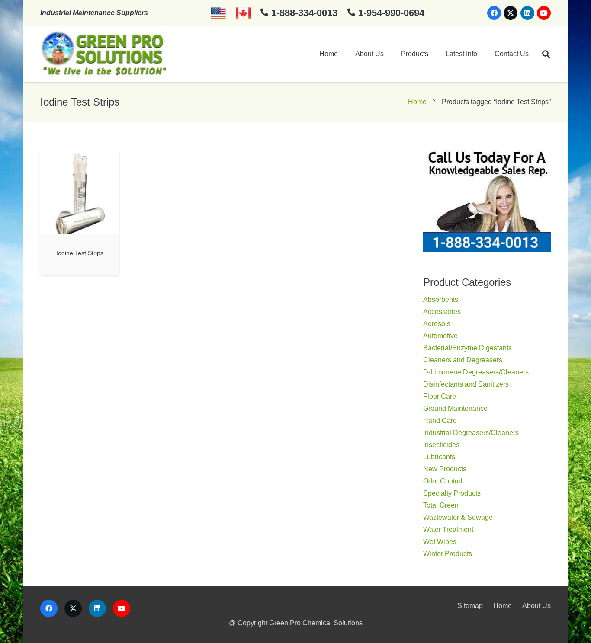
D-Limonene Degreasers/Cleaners (476, 372)
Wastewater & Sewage (458, 517)
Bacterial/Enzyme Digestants (467, 348)
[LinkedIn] (527, 13)
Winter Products (447, 553)
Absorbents (440, 299)
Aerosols (436, 323)
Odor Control (443, 481)
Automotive (440, 335)
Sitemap (470, 605)
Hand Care (440, 420)
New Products (444, 469)
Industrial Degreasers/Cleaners (471, 432)
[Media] (103, 54)
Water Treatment (448, 529)
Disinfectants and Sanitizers (466, 384)
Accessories (442, 311)
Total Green (441, 505)
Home (417, 102)
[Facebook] (494, 13)
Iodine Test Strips (79, 253)
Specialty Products (452, 493)
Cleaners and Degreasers (462, 360)
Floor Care (439, 396)
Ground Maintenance (455, 408)
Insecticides (441, 444)
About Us (536, 605)
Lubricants (439, 457)
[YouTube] (544, 13)
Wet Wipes (439, 541)
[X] (510, 13)
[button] (546, 54)
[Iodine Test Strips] (79, 192)
